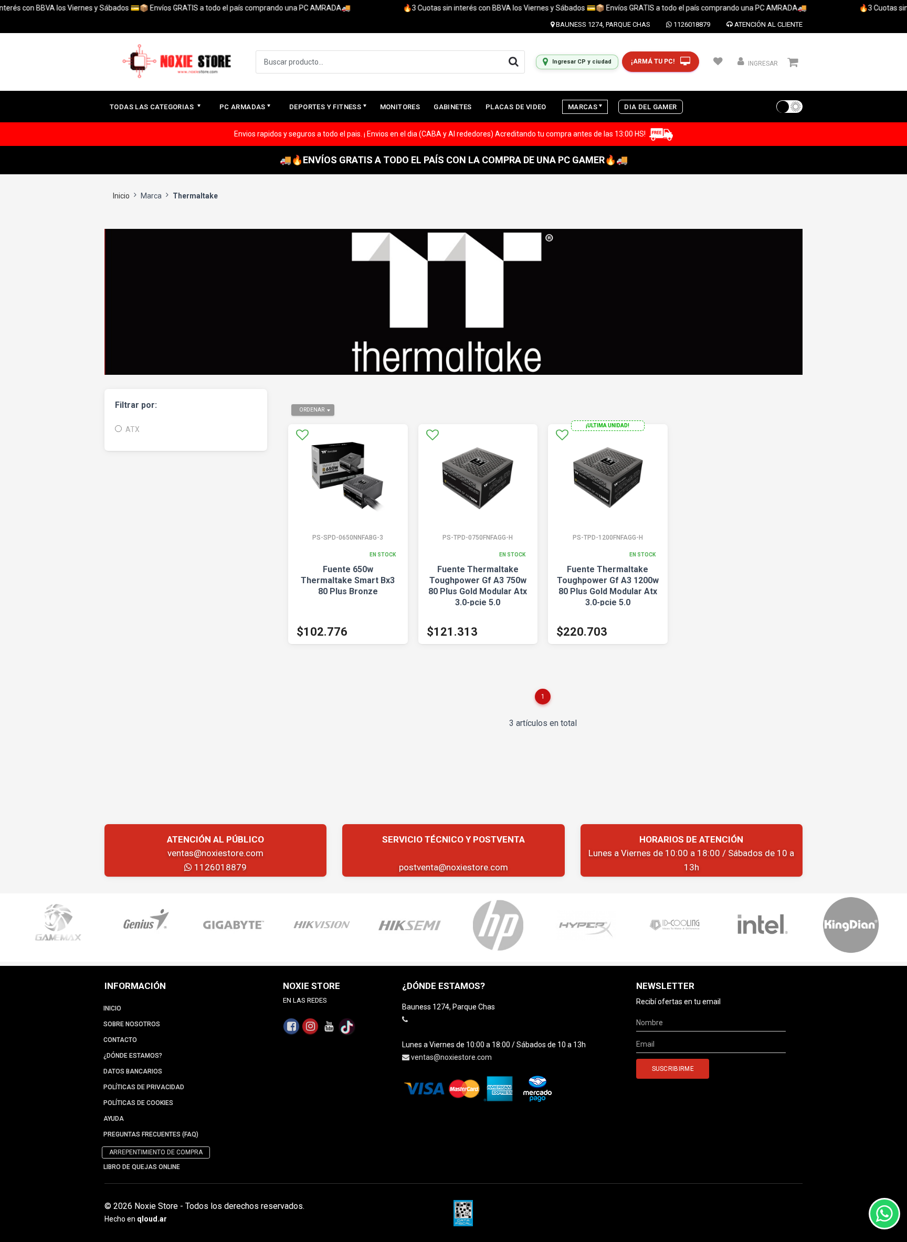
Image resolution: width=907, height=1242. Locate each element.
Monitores (400, 107)
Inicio (121, 196)
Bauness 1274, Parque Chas (602, 24)
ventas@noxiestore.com (215, 853)
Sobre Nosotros (131, 1024)
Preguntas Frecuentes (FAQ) (150, 1134)
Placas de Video (516, 107)
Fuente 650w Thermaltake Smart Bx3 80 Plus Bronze (348, 580)
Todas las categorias (152, 107)
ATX (132, 429)
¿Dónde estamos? (132, 1055)
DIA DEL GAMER (650, 107)
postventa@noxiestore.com (453, 867)
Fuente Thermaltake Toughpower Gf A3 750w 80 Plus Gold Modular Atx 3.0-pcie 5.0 (477, 585)
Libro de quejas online (141, 1167)
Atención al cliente (768, 24)
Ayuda (113, 1118)
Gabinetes (453, 107)
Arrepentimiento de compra (156, 1152)
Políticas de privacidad (143, 1087)
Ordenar (311, 410)
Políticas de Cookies (138, 1103)
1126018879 (691, 24)
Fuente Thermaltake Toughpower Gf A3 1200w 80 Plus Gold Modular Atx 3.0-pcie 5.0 (608, 585)
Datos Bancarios (132, 1071)
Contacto (120, 1040)
